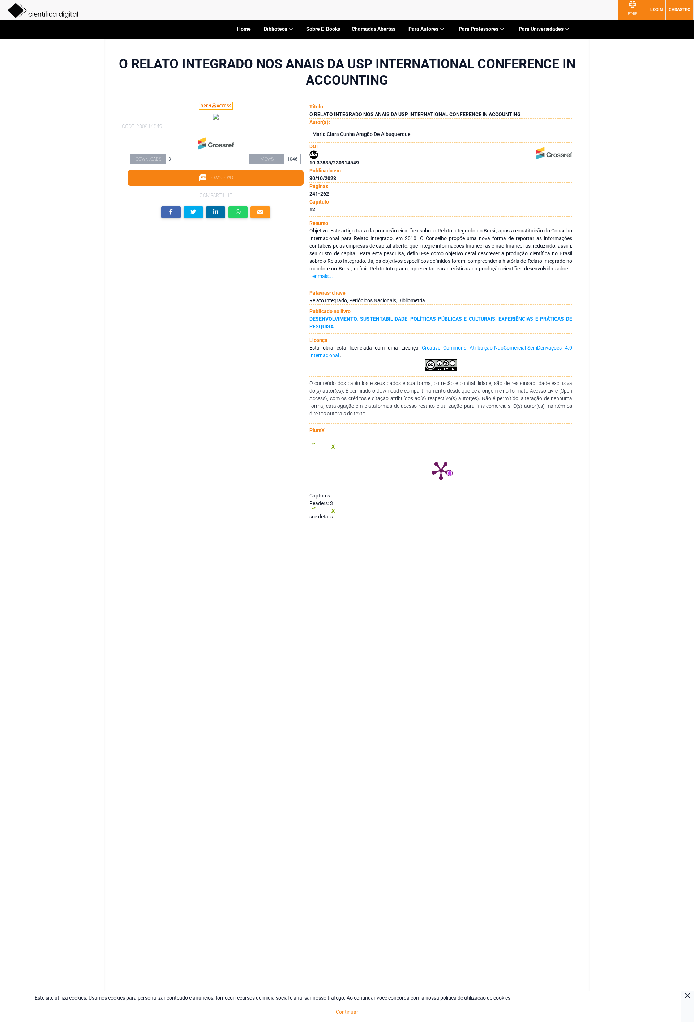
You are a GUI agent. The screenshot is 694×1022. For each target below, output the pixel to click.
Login (656, 9)
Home (244, 29)
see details (321, 516)
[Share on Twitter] (193, 212)
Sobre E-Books (323, 29)
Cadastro (679, 9)
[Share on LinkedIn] (216, 212)
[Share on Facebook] (171, 212)
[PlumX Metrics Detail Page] (441, 470)
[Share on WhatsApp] (238, 212)
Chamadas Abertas (373, 29)
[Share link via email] (260, 212)
